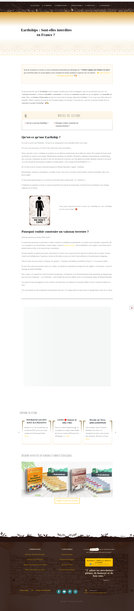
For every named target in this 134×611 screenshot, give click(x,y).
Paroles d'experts (67, 564)
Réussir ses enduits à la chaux (35, 570)
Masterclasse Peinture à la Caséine (35, 564)
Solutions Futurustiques (67, 570)
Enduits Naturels (67, 554)
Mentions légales (24, 590)
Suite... (27, 436)
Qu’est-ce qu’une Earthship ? (37, 123)
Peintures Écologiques (67, 559)
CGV (33, 590)
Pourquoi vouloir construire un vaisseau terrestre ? (67, 124)
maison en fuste (69, 245)
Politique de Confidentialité (43, 590)
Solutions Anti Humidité (35, 559)
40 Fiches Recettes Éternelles (35, 554)
